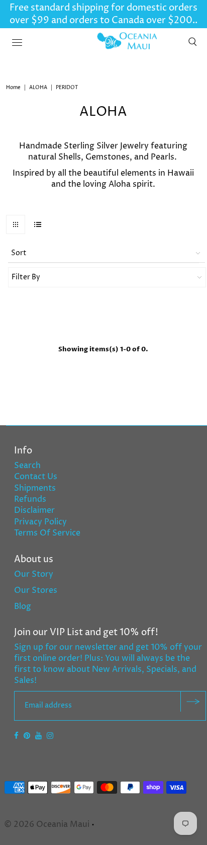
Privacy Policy (40, 521)
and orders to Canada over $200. (122, 20)
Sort (19, 253)
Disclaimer (34, 510)
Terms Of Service (47, 533)
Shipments (35, 488)
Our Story (33, 574)
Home (13, 87)
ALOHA (38, 87)
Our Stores (35, 590)
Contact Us (35, 476)
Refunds (30, 499)
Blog (22, 606)
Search (27, 465)
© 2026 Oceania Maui (46, 824)
